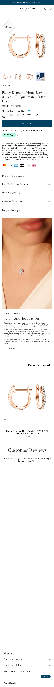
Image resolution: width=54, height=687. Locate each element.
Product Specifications (13, 176)
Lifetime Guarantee (12, 201)
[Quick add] (5, 419)
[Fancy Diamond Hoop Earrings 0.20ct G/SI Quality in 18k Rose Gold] (27, 397)
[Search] (9, 9)
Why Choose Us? (11, 193)
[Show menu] (3, 9)
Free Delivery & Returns (15, 184)
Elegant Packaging (12, 210)
